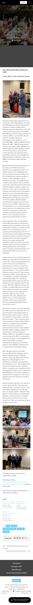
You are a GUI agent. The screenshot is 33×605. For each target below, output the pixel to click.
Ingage (29, 593)
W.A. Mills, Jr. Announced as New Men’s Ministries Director (8, 514)
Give (23, 2)
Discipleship (16, 563)
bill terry (14, 526)
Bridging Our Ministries (9, 529)
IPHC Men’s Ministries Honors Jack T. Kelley (8, 502)
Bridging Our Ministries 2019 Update (21, 503)
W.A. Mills (6, 532)
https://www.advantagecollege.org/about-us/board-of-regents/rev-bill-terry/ (15, 483)
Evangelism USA (16, 566)
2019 (8, 526)
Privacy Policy (17, 593)
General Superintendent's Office (16, 573)
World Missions (16, 569)
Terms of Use (10, 593)
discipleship (21, 529)
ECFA (11, 591)
